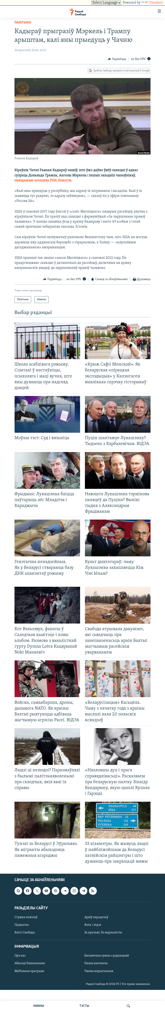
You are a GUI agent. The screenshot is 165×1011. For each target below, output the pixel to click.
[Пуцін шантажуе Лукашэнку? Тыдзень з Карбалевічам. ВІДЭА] (118, 414)
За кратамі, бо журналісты (103, 932)
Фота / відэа (92, 925)
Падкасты (21, 925)
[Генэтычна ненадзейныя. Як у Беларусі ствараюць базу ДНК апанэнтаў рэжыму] (47, 538)
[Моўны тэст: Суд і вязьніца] (47, 414)
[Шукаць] (128, 1006)
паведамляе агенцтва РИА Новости (42, 180)
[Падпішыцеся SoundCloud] (65, 891)
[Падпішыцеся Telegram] (83, 891)
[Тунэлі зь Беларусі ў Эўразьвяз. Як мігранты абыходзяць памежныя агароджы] (47, 820)
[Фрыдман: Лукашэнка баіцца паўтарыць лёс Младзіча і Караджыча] (47, 470)
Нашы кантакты (96, 963)
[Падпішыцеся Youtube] (46, 891)
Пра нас (20, 955)
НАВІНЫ (38, 1006)
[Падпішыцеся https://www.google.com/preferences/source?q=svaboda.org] (18, 891)
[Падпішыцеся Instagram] (74, 891)
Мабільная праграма (29, 971)
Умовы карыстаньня (98, 971)
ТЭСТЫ (84, 1006)
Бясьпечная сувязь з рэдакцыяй (106, 955)
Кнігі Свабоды (24, 932)
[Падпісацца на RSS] (93, 891)
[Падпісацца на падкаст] (55, 891)
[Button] (117, 59)
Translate (156, 3)
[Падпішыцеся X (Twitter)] (37, 891)
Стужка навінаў (25, 917)
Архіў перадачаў (96, 917)
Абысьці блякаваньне (29, 963)
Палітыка (22, 23)
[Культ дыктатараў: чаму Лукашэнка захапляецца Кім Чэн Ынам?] (118, 538)
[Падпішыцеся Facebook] (27, 891)
